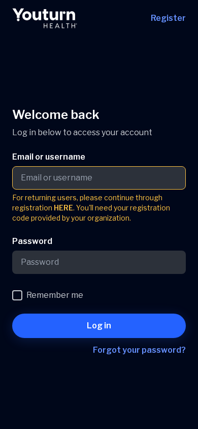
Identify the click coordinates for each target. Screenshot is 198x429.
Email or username (48, 157)
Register (168, 18)
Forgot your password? (139, 350)
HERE (63, 207)
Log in (99, 325)
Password (32, 241)
